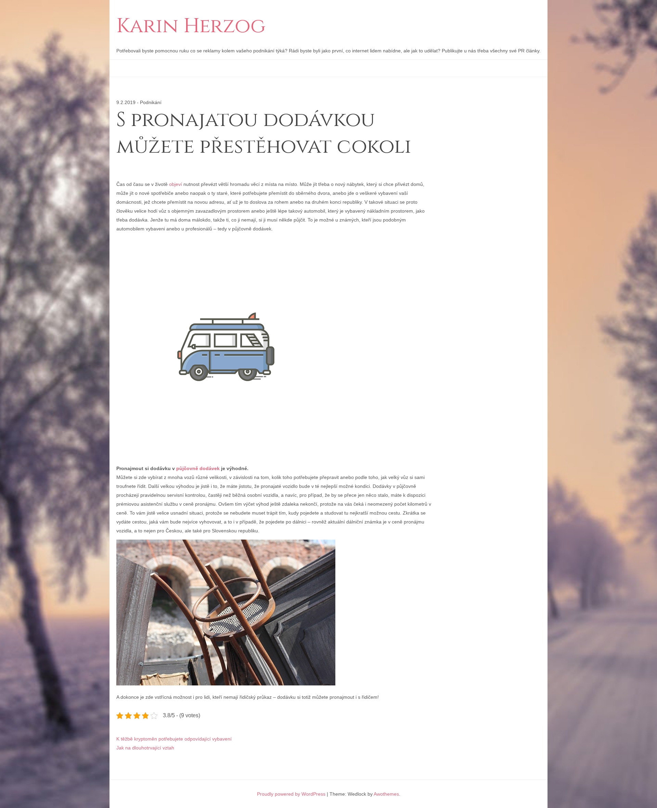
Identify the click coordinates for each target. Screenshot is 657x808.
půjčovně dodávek (198, 468)
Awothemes (386, 794)
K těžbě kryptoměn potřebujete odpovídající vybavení (174, 739)
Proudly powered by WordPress (291, 794)
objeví (175, 184)
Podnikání (151, 102)
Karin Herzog (191, 26)
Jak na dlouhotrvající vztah (145, 747)
